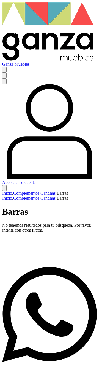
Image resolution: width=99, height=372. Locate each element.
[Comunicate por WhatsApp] (49, 367)
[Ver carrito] (4, 188)
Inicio (7, 193)
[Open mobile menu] (4, 70)
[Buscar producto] (4, 75)
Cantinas (48, 193)
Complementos (26, 193)
